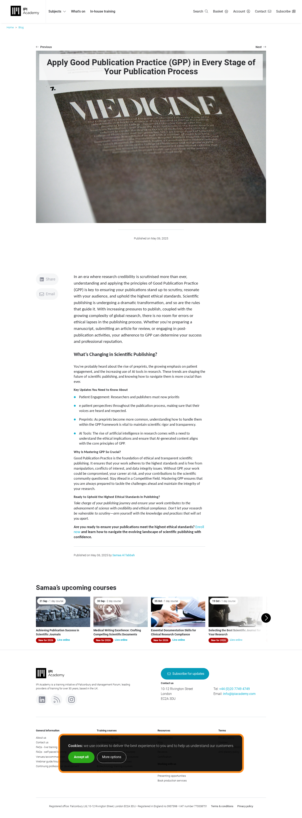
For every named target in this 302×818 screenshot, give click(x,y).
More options (111, 757)
